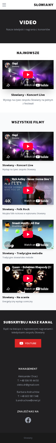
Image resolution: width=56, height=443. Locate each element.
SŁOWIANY (44, 4)
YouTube (30, 343)
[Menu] (4, 4)
